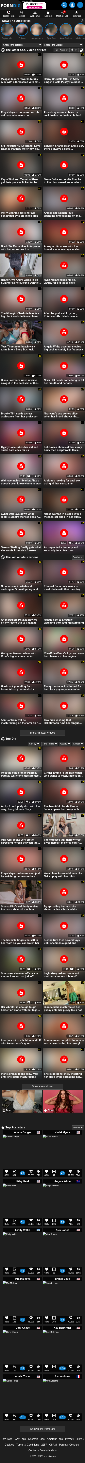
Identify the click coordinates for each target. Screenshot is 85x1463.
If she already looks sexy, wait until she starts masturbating (19, 1075)
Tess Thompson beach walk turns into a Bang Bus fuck (18, 348)
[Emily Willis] (10, 1240)
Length (76, 744)
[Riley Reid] (9, 1191)
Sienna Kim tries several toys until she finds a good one (62, 941)
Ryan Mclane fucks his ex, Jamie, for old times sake (60, 281)
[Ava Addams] (50, 1388)
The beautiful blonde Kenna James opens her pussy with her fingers (64, 808)
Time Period (48, 744)
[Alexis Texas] (10, 1388)
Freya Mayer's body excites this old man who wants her (20, 114)
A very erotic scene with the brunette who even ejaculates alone (61, 248)
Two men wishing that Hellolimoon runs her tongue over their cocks (61, 721)
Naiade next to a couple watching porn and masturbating (64, 621)
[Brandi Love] (50, 1290)
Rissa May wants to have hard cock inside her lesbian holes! (62, 114)
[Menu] (80, 5)
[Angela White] (51, 1193)
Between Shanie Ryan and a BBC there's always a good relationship (64, 147)
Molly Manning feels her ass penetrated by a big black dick (19, 214)
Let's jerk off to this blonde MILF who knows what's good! (21, 1042)
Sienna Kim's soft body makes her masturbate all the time (19, 908)
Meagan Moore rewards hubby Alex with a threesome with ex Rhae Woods (19, 80)
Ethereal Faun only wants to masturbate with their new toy (62, 588)
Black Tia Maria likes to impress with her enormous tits (20, 248)
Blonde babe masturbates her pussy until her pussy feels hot (63, 1008)
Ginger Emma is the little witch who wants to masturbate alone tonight (63, 774)
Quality (63, 744)
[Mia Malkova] (10, 1290)
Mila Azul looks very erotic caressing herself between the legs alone (19, 841)
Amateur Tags (55, 1438)
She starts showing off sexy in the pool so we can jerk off (19, 975)
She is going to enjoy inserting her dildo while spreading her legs (63, 1075)
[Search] (64, 5)
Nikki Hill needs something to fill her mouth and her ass (64, 382)
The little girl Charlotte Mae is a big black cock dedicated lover (20, 315)
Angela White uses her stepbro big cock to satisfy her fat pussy (63, 348)
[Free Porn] (11, 5)
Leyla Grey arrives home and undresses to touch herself (61, 975)
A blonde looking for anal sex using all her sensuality (62, 482)
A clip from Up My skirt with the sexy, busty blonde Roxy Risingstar (20, 808)
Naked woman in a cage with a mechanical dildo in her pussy (62, 515)
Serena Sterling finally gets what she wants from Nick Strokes (21, 549)
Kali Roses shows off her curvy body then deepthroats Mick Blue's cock (63, 449)
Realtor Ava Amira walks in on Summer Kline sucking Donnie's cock (21, 281)
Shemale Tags (36, 1438)
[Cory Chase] (10, 1339)
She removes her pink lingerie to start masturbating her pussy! (64, 1042)
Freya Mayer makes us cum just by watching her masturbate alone (20, 875)
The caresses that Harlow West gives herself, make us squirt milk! (62, 841)
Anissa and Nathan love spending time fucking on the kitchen (62, 214)
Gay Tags (20, 1438)
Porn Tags (6, 1438)
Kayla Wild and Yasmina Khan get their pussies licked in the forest (19, 181)
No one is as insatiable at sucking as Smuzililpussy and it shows (20, 588)
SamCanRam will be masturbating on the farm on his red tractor (21, 721)
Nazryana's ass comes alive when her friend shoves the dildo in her (60, 415)
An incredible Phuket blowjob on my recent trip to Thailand (19, 621)
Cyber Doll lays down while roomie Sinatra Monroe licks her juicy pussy (21, 515)
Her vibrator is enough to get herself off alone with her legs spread (19, 1008)
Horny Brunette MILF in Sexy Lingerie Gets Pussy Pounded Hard (62, 80)
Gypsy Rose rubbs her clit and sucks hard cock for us (19, 449)
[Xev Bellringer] (51, 1340)
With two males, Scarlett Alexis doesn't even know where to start (21, 482)
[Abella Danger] (11, 1145)
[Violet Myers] (50, 1144)
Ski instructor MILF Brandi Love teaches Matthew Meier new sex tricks (20, 147)
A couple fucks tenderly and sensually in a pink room (61, 549)
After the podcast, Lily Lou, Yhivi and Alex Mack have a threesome (60, 315)
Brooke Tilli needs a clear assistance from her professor (19, 415)
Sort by (76, 557)
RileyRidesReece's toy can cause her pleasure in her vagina (64, 655)
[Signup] (72, 5)
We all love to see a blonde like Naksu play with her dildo (63, 875)
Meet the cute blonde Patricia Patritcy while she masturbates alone (20, 774)
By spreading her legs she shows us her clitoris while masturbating (60, 908)
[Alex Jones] (50, 1240)
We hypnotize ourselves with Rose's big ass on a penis (18, 655)
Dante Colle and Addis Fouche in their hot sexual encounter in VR (63, 181)
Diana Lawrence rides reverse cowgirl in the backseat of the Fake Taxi (19, 382)
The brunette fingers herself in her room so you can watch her (20, 941)
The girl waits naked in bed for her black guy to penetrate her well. (62, 688)
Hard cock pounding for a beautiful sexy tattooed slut (17, 688)
